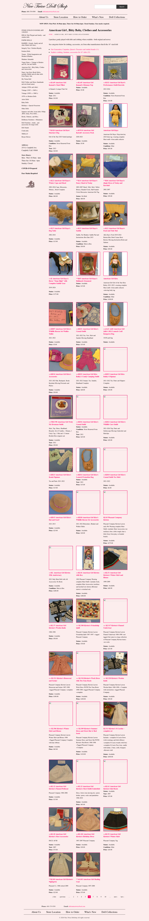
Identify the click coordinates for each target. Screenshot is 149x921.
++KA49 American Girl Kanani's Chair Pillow (57, 83)
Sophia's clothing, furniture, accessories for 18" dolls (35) (70, 52)
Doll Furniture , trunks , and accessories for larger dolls (30, 124)
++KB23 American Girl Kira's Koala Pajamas (60, 475)
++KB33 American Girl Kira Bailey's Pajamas (113, 375)
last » (122, 897)
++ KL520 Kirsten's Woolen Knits (113, 679)
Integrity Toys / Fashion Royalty (32, 48)
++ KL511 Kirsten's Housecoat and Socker (60, 679)
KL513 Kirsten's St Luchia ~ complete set (113, 729)
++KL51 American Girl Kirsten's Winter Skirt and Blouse (113, 575)
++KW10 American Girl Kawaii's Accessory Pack (85, 131)
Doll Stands (25, 128)
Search (121, 7)
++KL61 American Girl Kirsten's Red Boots (112, 787)
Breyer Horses (26, 137)
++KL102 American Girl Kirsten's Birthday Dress (85, 835)
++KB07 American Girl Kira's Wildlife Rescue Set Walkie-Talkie (60, 331)
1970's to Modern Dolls (29, 96)
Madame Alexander (28, 59)
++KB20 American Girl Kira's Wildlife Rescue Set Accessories (87, 518)
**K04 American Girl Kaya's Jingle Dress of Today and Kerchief (114, 183)
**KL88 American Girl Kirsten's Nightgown (61, 880)
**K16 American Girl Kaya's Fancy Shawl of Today (86, 181)
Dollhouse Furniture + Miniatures (32, 120)
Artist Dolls (25, 99)
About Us (43, 17)
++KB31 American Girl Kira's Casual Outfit (87, 330)
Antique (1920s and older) (30, 87)
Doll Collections (117, 17)
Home (50, 34)
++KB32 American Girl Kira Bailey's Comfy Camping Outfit (87, 375)
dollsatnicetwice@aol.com (51, 11)
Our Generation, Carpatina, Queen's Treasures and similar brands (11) (75, 49)
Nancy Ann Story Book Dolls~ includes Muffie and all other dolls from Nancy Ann (32, 74)
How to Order (80, 17)
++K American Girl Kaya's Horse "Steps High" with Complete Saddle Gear (59, 281)
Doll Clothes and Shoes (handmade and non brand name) (33, 83)
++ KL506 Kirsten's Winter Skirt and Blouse (59, 729)
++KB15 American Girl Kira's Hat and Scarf (60, 518)
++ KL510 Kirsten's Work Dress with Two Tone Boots (88, 679)
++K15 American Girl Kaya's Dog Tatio (59, 229)
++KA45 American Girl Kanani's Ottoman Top (84, 83)
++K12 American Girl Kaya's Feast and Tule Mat (114, 229)
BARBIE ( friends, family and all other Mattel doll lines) (32, 44)
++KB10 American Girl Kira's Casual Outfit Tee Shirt (114, 475)
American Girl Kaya (110, 130)
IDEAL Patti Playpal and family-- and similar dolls (33, 36)
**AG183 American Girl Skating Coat (88, 880)
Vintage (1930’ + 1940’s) (29, 90)
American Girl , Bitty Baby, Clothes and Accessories (71, 34)
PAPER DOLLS (27, 40)
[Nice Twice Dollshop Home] (49, 6)
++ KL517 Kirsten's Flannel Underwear (113, 626)
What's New (98, 17)
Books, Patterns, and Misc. (30, 117)
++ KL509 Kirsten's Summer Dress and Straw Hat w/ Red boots (86, 731)
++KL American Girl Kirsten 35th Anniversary (59, 573)
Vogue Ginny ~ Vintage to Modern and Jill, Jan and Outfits (32, 63)
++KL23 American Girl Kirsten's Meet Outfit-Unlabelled (88, 787)
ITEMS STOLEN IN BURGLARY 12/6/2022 (33, 31)
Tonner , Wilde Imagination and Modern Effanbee (32, 55)
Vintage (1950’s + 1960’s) (30, 93)
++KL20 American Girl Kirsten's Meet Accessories (58, 835)
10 (105, 897)
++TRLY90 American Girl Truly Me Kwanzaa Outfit (61, 423)
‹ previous (62, 897)
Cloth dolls (25, 131)
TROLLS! (25, 134)
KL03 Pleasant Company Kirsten (112, 518)
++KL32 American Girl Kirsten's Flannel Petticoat (58, 787)
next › (116, 897)
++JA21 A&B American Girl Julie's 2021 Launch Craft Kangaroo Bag (113, 331)
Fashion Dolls (26, 51)
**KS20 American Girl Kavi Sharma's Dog (59, 131)
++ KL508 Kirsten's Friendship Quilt (87, 626)
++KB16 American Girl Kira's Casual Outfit (87, 423)
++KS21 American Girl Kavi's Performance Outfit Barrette (114, 83)
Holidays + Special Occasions (31, 105)
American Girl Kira (110, 278)
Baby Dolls (25, 102)
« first (54, 897)
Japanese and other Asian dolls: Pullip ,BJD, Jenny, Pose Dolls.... (33, 112)
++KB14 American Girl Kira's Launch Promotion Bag (87, 475)
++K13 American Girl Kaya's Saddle (87, 229)
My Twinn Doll (26, 79)
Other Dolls (25, 108)
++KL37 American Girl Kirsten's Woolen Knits (57, 626)
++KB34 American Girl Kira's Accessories (60, 375)
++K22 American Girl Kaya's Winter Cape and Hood (59, 181)
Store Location (61, 17)
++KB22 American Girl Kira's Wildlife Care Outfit (114, 423)
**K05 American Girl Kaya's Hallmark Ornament (86, 279)
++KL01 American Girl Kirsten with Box (87, 573)
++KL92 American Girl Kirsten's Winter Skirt (112, 835)
